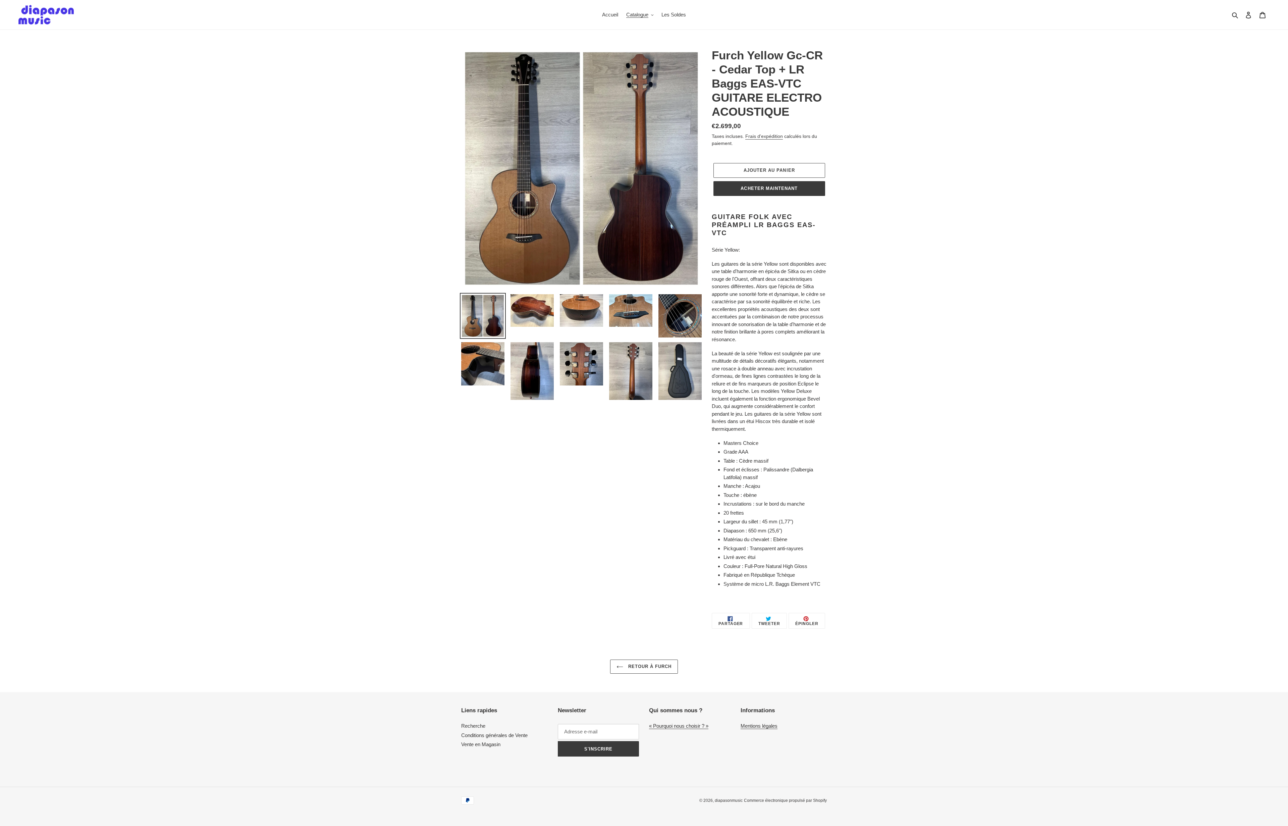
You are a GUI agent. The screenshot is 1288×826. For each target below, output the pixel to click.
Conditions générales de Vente (494, 735)
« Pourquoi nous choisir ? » (678, 726)
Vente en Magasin (480, 744)
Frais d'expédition (764, 136)
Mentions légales (759, 726)
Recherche (473, 726)
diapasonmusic (729, 800)
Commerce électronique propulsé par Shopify (785, 800)
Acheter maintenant (769, 188)
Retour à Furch (649, 666)
